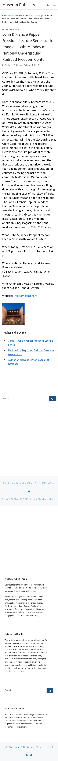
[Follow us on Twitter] (31, 755)
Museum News (15, 15)
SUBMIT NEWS (42, 714)
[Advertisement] (29, 436)
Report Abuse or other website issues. (29, 612)
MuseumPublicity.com (23, 747)
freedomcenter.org (25, 296)
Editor (8, 65)
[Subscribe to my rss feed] (27, 755)
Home (5, 15)
